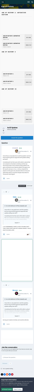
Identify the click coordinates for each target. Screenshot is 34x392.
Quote (8, 178)
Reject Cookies (18, 389)
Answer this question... (10, 357)
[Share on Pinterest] (12, 374)
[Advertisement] (17, 258)
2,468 (20, 197)
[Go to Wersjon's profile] (16, 293)
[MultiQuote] (4, 178)
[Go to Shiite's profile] (16, 200)
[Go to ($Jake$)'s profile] (16, 151)
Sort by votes (22, 185)
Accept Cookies (7, 389)
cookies (11, 381)
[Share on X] (2, 374)
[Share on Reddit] (7, 374)
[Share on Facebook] (4, 374)
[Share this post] (30, 151)
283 (21, 290)
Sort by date (29, 185)
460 (21, 148)
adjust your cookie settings (14, 383)
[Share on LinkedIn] (9, 374)
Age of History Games (22, 384)
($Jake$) (14, 129)
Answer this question (17, 137)
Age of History (7, 6)
